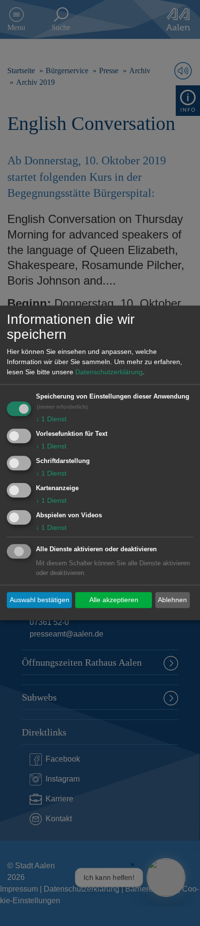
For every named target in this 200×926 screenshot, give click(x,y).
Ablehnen (172, 600)
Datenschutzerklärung (109, 372)
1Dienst (51, 419)
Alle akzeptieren (113, 600)
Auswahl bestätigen (39, 600)
